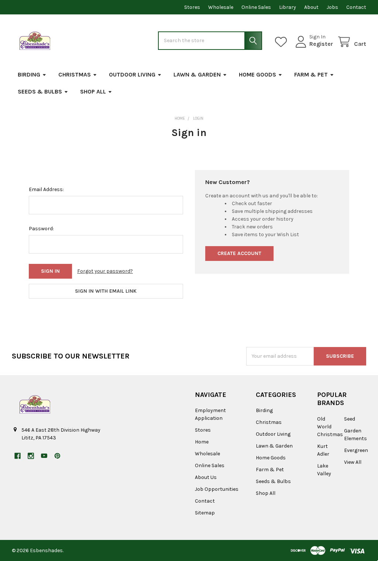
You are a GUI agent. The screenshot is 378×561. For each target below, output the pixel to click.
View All (352, 462)
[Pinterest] (57, 456)
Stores (192, 7)
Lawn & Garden (197, 74)
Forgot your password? (105, 271)
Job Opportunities (216, 489)
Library (287, 7)
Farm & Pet (311, 74)
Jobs (332, 7)
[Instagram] (31, 456)
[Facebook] (17, 456)
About (311, 7)
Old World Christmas (330, 427)
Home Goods (257, 74)
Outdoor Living (132, 74)
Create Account (239, 253)
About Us (206, 477)
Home (202, 442)
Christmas (74, 74)
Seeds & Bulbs (40, 91)
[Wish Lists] (282, 42)
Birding (29, 74)
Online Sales (256, 7)
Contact (356, 7)
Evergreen (356, 450)
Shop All (93, 91)
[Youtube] (44, 456)
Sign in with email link (106, 291)
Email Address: (46, 189)
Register (321, 43)
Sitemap (205, 513)
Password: (41, 228)
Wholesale (220, 7)
